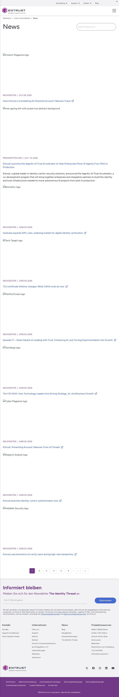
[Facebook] (93, 668)
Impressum (36, 657)
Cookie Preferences (37, 685)
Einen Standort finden (11, 636)
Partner (35, 636)
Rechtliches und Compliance (102, 647)
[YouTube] (113, 668)
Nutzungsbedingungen (50, 614)
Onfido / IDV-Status (99, 633)
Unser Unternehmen (22, 18)
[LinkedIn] (106, 668)
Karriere (35, 640)
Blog (97, 3)
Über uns (35, 629)
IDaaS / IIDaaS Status (99, 629)
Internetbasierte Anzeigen (50, 682)
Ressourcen (96, 640)
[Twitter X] (87, 668)
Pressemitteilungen (69, 636)
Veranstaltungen (38, 650)
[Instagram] (100, 668)
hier (59, 612)
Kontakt (5, 629)
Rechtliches (10, 682)
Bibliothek (95, 643)
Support (35, 633)
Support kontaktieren (10, 633)
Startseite (7, 18)
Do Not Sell (52, 685)
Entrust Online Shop (99, 636)
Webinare (36, 654)
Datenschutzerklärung (27, 682)
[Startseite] (13, 10)
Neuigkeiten (67, 633)
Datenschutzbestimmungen (75, 614)
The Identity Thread (69, 640)
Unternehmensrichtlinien (16, 685)
